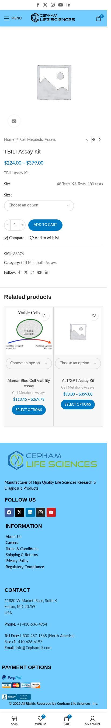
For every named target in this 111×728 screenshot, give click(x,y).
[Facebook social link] (38, 5)
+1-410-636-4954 (32, 624)
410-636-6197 (29, 642)
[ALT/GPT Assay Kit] (78, 331)
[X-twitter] (19, 512)
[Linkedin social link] (68, 5)
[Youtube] (51, 512)
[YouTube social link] (61, 5)
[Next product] (99, 139)
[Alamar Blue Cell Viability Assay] (29, 331)
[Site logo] (53, 18)
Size (7, 195)
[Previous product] (87, 139)
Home (9, 140)
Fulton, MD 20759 (20, 607)
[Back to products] (93, 139)
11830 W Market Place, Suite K (31, 601)
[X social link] (45, 5)
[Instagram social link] (52, 5)
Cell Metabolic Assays (38, 140)
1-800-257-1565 (33, 636)
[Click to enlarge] (14, 121)
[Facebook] (9, 512)
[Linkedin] (30, 512)
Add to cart (45, 225)
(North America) (61, 636)
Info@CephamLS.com (33, 648)
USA (8, 613)
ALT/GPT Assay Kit (78, 380)
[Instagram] (40, 512)
